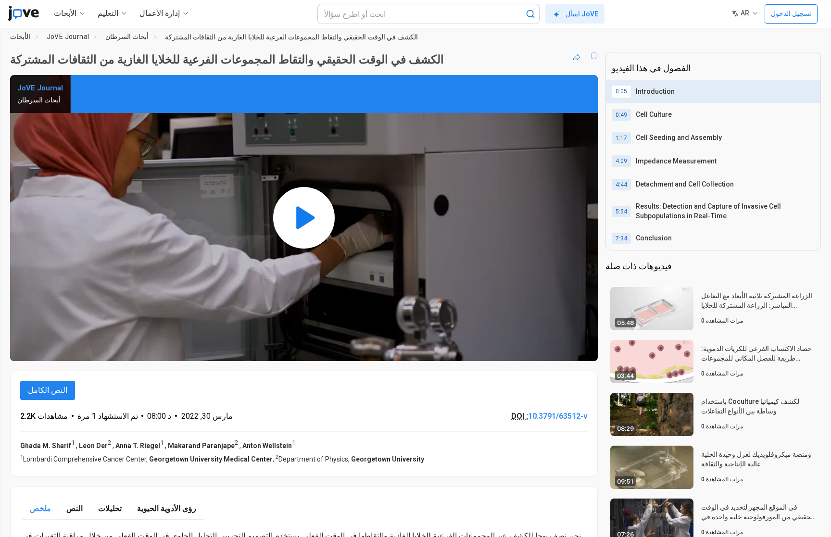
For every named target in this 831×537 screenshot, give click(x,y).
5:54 (621, 211)
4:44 (621, 184)
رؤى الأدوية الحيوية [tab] (166, 508)
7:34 (621, 238)
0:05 (621, 91)
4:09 (621, 161)
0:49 (621, 115)
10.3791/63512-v (558, 416)
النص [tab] (74, 508)
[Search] (530, 14)
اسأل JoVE (582, 14)
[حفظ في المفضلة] (594, 56)
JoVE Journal (68, 36)
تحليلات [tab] (110, 508)
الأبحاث (20, 36)
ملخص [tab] (40, 508)
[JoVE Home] (23, 13)
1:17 (621, 138)
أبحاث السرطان (127, 36)
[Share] (576, 56)
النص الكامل (47, 390)
